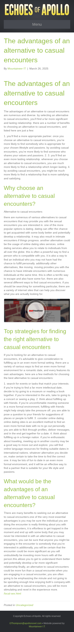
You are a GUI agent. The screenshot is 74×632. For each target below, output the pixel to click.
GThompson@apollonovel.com (25, 623)
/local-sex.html (12, 593)
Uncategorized (24, 605)
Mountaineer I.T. (37, 626)
